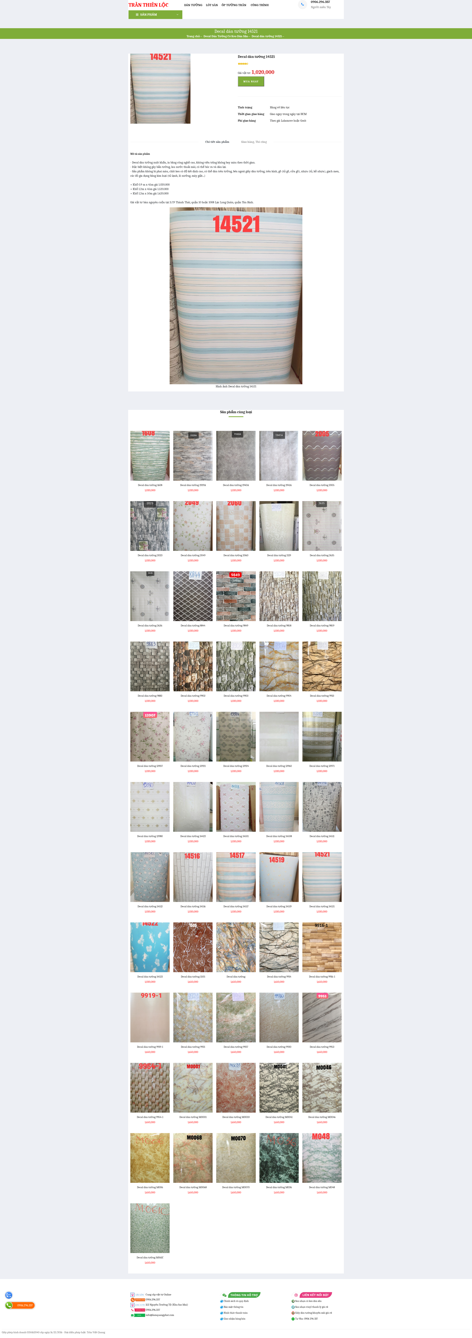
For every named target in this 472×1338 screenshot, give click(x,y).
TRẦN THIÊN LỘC (148, 5)
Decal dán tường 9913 (322, 695)
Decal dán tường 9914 (279, 976)
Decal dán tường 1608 (150, 485)
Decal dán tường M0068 (193, 1187)
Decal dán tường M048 (322, 1187)
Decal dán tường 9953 (322, 1046)
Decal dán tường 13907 (150, 766)
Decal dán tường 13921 (193, 766)
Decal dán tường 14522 (150, 976)
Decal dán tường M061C (150, 1257)
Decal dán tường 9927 (236, 1046)
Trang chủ (193, 36)
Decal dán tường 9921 (193, 1046)
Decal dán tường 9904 (279, 695)
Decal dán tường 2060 (235, 555)
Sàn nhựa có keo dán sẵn (308, 1301)
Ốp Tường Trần (234, 5)
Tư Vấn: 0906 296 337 (306, 1318)
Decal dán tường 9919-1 (150, 1046)
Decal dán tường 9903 (236, 695)
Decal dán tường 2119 (279, 555)
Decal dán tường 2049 (193, 555)
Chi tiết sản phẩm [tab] (217, 142)
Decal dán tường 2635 (322, 555)
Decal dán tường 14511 (322, 836)
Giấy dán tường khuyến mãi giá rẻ (313, 1312)
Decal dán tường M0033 (236, 1117)
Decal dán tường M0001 (192, 1117)
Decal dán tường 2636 (150, 625)
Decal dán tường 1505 (193, 976)
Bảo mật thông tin (233, 1307)
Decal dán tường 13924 (236, 766)
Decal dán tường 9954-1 (150, 1117)
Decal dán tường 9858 (279, 625)
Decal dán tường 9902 (193, 695)
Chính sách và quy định (236, 1301)
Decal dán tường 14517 (236, 906)
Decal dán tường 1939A (193, 485)
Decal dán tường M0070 (236, 1187)
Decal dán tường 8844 (193, 625)
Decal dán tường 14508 (279, 836)
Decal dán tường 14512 (150, 906)
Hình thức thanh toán (235, 1312)
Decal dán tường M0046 (322, 1117)
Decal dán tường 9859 (322, 625)
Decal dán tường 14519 (278, 906)
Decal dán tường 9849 (236, 625)
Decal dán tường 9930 (279, 1046)
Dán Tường (193, 5)
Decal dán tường (236, 976)
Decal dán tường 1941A (279, 485)
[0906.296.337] (9, 1305)
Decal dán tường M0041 (279, 1117)
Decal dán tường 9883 (150, 695)
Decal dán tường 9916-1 (322, 976)
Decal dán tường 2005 (322, 485)
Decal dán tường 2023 (150, 555)
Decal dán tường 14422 (193, 836)
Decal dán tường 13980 (150, 836)
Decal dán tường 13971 (321, 766)
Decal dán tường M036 (279, 1187)
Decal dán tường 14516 (193, 906)
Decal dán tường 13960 (279, 766)
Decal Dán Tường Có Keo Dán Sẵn (226, 36)
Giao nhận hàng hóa (234, 1318)
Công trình (260, 5)
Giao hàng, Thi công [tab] (254, 142)
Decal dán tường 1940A (236, 485)
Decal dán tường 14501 (236, 836)
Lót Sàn (212, 5)
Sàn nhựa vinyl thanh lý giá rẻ (311, 1307)
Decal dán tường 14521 (267, 36)
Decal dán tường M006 (150, 1187)
